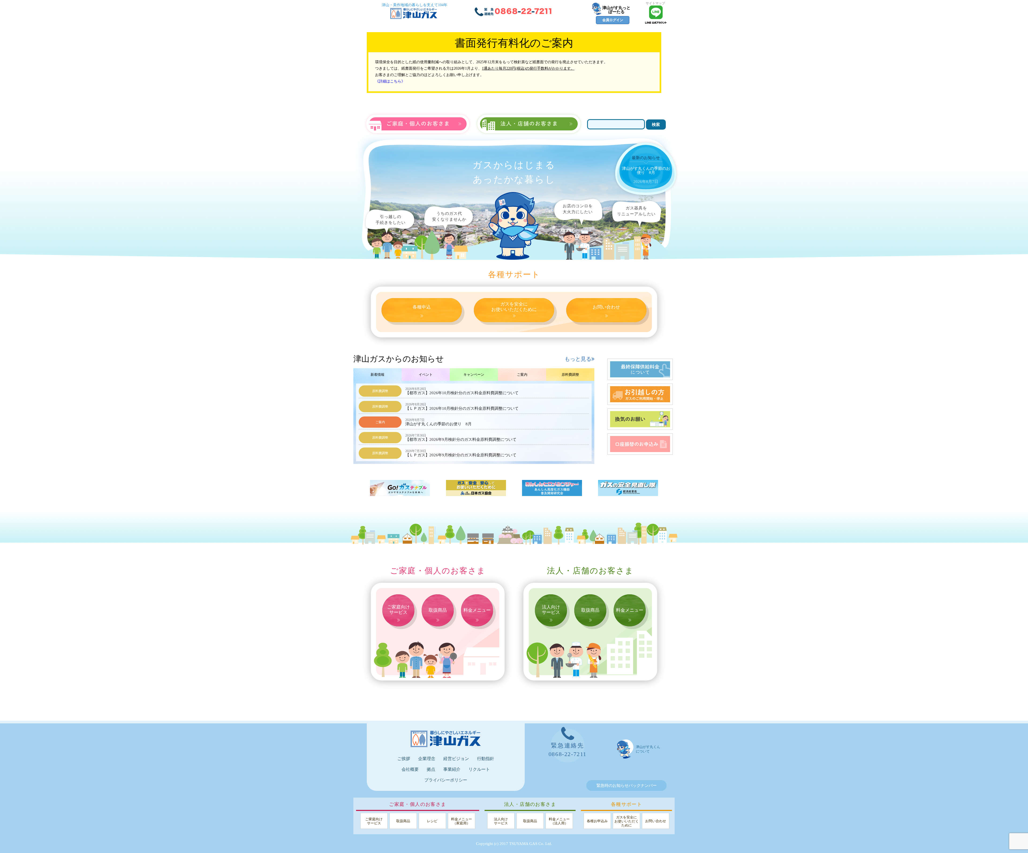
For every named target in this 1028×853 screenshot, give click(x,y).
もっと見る (578, 359)
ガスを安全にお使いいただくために (514, 307)
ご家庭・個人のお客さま (438, 570)
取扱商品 (438, 610)
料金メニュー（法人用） (559, 821)
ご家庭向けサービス (398, 609)
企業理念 (426, 758)
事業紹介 (451, 769)
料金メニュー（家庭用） (461, 821)
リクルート (479, 769)
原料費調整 (570, 375)
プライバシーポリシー (445, 780)
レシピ (432, 821)
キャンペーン (473, 375)
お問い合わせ (606, 307)
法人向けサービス (551, 609)
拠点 (431, 769)
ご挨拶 (403, 758)
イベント (426, 375)
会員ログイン (612, 20)
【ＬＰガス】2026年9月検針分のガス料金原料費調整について (460, 453)
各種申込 (422, 307)
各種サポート (514, 274)
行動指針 (485, 758)
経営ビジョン (456, 758)
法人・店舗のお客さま (590, 570)
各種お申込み (597, 821)
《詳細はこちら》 (390, 81)
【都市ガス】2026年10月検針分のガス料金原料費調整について (462, 391)
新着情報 (377, 375)
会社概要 (410, 769)
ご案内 (522, 375)
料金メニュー (477, 610)
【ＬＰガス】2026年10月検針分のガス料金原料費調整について (462, 407)
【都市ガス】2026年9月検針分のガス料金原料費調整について (460, 438)
